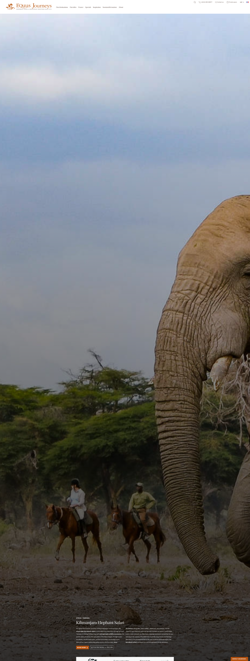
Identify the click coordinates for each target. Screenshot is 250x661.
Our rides (73, 7)
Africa (78, 618)
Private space (233, 2)
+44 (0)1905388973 (241, 651)
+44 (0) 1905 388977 (206, 2)
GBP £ (242, 2)
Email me (237, 655)
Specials (88, 7)
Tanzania (86, 618)
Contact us (220, 2)
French (248, 2)
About (121, 7)
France (80, 7)
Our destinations (62, 7)
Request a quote (238, 658)
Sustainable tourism (110, 7)
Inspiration (97, 7)
